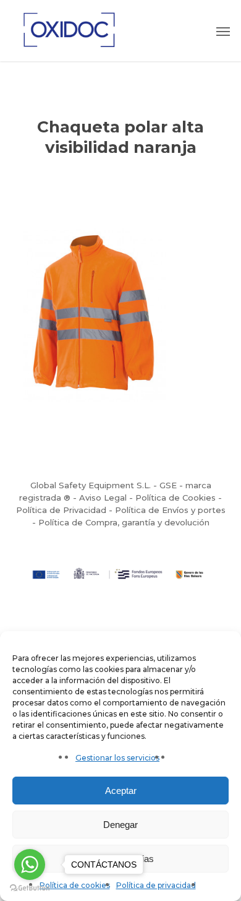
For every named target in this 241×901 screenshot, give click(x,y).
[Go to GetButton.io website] (29, 888)
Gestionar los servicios (117, 757)
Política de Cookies (175, 497)
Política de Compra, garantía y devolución (123, 522)
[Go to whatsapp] (29, 864)
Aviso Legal (103, 497)
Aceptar (121, 790)
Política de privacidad (156, 885)
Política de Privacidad (61, 510)
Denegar (120, 824)
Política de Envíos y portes (170, 510)
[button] (223, 31)
